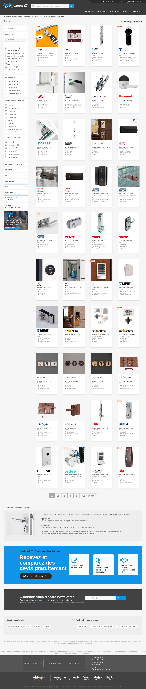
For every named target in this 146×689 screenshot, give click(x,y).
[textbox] (50, 6)
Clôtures (46, 626)
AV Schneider (12, 67)
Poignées (37, 626)
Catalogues (102, 12)
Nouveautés (11, 28)
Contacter (101, 29)
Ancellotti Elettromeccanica (16, 56)
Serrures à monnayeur (15, 626)
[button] (15, 34)
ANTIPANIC (12, 61)
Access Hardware (13, 48)
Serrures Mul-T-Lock (110, 626)
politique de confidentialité (43, 602)
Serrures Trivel (82, 626)
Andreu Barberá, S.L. (14, 59)
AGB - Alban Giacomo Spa (16, 53)
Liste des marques (97, 657)
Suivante (88, 495)
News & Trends (121, 12)
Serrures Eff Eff (95, 626)
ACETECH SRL (13, 51)
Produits (89, 12)
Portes (28, 626)
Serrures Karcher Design (128, 626)
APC (9, 64)
